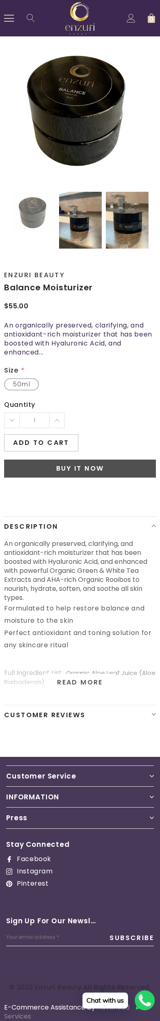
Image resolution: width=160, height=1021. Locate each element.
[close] (148, 401)
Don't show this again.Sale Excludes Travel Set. (84, 600)
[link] (59, 567)
